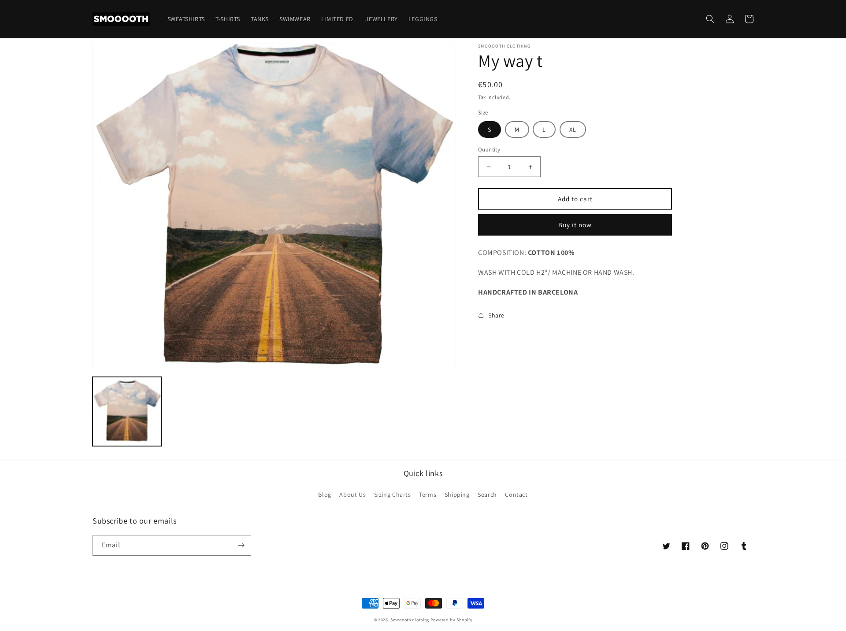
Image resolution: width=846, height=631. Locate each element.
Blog (324, 494)
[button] (710, 19)
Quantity (489, 149)
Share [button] (496, 315)
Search (487, 494)
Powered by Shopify (451, 620)
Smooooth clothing (409, 620)
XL (572, 129)
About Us (352, 494)
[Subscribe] (241, 545)
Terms (427, 494)
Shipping (457, 494)
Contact (516, 494)
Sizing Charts (392, 494)
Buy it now (575, 225)
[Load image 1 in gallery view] (127, 411)
